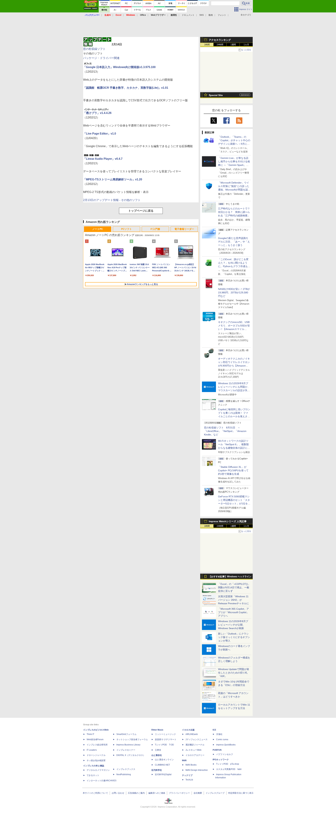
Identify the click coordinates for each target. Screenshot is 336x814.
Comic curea (222, 739)
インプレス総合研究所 (97, 744)
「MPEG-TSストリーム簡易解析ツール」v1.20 (112, 179)
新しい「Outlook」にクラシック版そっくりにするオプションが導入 (234, 637)
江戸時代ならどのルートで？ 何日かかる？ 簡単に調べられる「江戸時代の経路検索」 (235, 212)
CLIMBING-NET (162, 765)
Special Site (216, 95)
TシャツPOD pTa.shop (227, 764)
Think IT (90, 734)
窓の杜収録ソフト (94, 48)
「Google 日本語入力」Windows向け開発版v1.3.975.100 (119, 67)
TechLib (189, 779)
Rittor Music (157, 730)
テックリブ (187, 775)
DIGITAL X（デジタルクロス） (130, 755)
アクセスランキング (220, 39)
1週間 (233, 44)
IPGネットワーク (221, 759)
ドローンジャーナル (96, 755)
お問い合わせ (118, 793)
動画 (211, 15)
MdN (184, 760)
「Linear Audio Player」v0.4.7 (102, 158)
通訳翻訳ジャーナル (195, 744)
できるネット (93, 775)
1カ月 (246, 44)
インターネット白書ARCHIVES (101, 780)
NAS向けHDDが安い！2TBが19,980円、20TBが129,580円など (234, 292)
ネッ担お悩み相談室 (96, 760)
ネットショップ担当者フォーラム (132, 739)
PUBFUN (217, 750)
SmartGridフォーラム (126, 734)
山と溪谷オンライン (164, 759)
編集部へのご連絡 (156, 793)
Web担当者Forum (95, 739)
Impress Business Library (128, 744)
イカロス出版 (188, 730)
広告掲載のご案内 (136, 793)
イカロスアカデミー (195, 755)
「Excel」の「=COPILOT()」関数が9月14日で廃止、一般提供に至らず (234, 587)
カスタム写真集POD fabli (228, 769)
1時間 (207, 44)
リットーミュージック (165, 734)
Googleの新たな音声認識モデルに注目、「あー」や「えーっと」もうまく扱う (234, 241)
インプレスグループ (215, 793)
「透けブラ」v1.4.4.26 (97, 112)
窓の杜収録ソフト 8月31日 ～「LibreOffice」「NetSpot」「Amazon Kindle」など (225, 431)
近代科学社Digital (163, 774)
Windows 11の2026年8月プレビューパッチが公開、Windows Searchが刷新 (233, 625)
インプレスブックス (125, 769)
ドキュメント (188, 15)
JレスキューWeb (193, 750)
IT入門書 (155, 229)
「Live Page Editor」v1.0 (99, 133)
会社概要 (198, 793)
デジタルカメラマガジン (98, 770)
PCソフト (126, 229)
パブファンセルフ (224, 754)
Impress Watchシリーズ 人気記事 (228, 521)
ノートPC (97, 229)
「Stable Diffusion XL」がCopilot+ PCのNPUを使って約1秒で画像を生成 (233, 470)
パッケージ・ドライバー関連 (101, 58)
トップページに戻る (140, 210)
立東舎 (158, 750)
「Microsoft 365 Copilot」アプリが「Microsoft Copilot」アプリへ (233, 612)
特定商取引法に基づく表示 (240, 793)
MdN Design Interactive (197, 770)
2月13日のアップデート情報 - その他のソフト (112, 200)
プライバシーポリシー (179, 793)
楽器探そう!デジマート (165, 739)
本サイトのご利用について (95, 793)
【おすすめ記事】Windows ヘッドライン (230, 576)
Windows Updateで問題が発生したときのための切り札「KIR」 (233, 673)
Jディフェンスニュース (197, 739)
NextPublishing (123, 774)
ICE (214, 730)
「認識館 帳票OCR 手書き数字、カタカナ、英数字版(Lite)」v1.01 (125, 87)
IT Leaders (92, 750)
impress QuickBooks (226, 744)
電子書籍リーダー (184, 229)
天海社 (219, 734)
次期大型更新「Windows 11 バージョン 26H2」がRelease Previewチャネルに (233, 600)
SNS (201, 15)
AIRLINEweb (192, 734)
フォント (222, 15)
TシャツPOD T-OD (164, 744)
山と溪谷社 (156, 755)
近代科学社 (156, 770)
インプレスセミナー (125, 750)
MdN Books (191, 765)
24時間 (220, 44)
